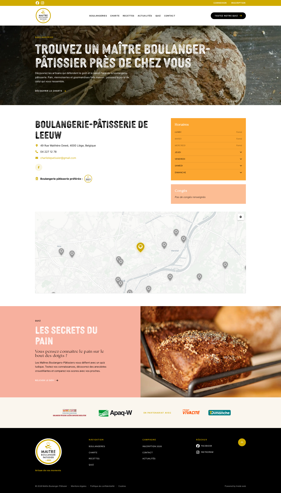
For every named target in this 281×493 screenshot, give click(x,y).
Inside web (241, 486)
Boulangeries (98, 15)
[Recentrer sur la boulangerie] (240, 217)
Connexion (220, 3)
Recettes (128, 15)
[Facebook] (37, 3)
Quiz (158, 15)
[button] (164, 245)
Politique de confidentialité (102, 486)
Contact (169, 15)
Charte (115, 15)
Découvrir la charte (48, 91)
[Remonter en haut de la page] (242, 442)
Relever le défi (44, 380)
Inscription (238, 3)
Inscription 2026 (152, 446)
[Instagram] (42, 3)
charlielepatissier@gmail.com (58, 158)
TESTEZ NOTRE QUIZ (226, 15)
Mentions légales (78, 486)
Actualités (145, 15)
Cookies (122, 486)
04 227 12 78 (48, 151)
